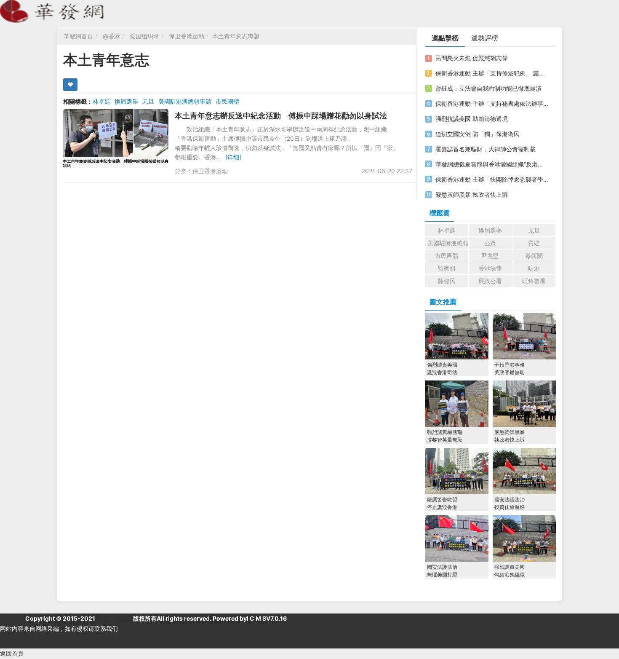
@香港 (111, 36)
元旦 (148, 101)
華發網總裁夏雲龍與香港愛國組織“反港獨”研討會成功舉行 (491, 164)
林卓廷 (101, 101)
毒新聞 (534, 255)
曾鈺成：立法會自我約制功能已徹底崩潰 (488, 88)
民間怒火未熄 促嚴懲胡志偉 (471, 58)
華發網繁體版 (114, 618)
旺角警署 (534, 280)
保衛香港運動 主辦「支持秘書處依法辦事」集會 (491, 103)
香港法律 (490, 268)
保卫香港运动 (186, 36)
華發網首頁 (78, 36)
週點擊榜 (445, 38)
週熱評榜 (484, 38)
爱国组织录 (144, 36)
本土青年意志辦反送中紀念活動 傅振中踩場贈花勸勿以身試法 (281, 115)
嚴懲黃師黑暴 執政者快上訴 (471, 194)
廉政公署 (490, 280)
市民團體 (227, 101)
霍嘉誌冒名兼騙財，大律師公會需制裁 (485, 149)
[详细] (233, 157)
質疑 (534, 242)
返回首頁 (12, 653)
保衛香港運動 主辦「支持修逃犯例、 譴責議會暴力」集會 (491, 73)
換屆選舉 (126, 101)
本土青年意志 (230, 36)
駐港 (534, 268)
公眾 (490, 242)
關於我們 (12, 618)
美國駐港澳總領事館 (184, 101)
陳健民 (447, 280)
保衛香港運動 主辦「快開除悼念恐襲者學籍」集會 (491, 179)
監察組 (447, 268)
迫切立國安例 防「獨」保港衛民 (477, 133)
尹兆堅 (490, 255)
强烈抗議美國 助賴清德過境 (471, 118)
